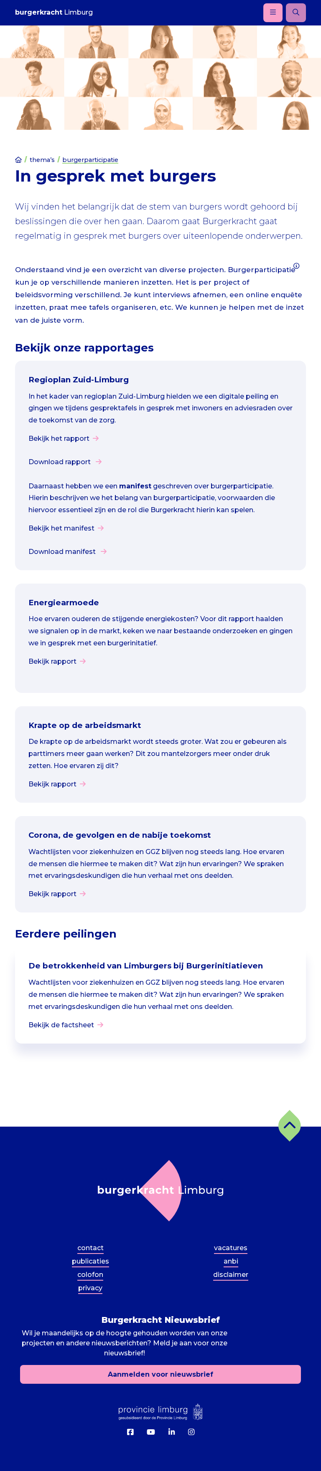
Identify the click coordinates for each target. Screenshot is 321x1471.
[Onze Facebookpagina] (130, 1432)
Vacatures (230, 1248)
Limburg (54, 12)
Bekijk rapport (52, 661)
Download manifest (62, 552)
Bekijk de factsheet (61, 1025)
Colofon (90, 1275)
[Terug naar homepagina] (160, 1190)
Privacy (90, 1288)
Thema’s (42, 160)
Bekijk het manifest (61, 528)
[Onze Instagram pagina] (191, 1432)
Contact (90, 1248)
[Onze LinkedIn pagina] (171, 1432)
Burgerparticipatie (90, 160)
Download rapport (60, 462)
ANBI (231, 1261)
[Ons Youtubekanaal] (151, 1432)
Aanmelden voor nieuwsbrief (160, 1374)
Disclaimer (230, 1275)
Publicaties (90, 1261)
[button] (289, 1126)
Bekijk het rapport (58, 438)
